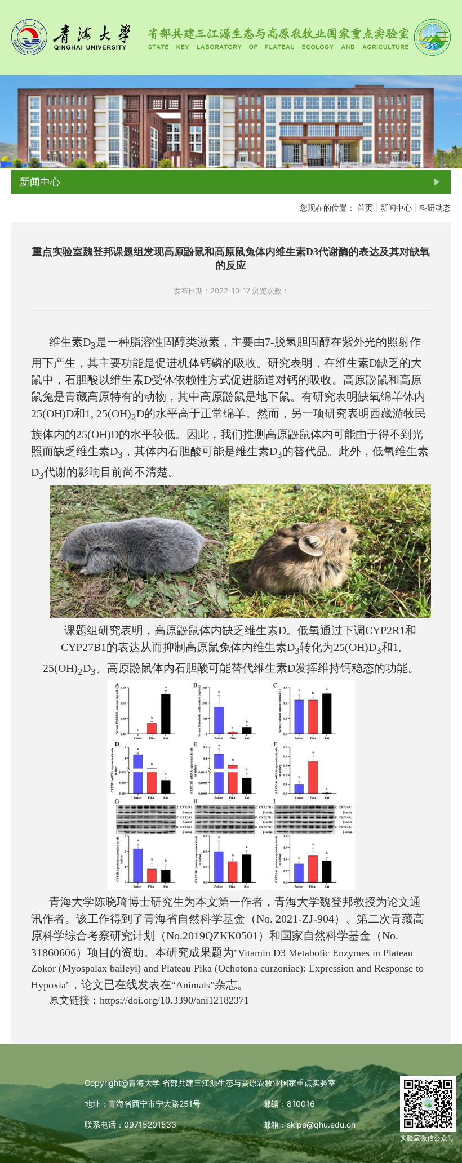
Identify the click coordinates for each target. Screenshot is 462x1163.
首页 (365, 207)
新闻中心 (396, 207)
